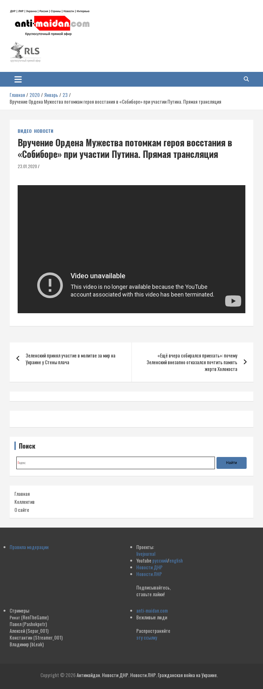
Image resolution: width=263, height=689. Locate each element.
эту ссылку (146, 637)
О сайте (21, 509)
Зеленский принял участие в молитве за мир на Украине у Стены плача (70, 359)
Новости (43, 131)
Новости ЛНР (149, 573)
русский (159, 560)
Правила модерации (29, 546)
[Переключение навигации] (18, 79)
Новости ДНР (149, 567)
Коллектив (24, 501)
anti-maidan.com (152, 610)
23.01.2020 (27, 166)
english (176, 560)
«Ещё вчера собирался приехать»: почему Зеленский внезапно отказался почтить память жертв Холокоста (192, 362)
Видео (25, 131)
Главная (22, 493)
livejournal (145, 553)
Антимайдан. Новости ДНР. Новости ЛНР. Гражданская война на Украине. (147, 674)
